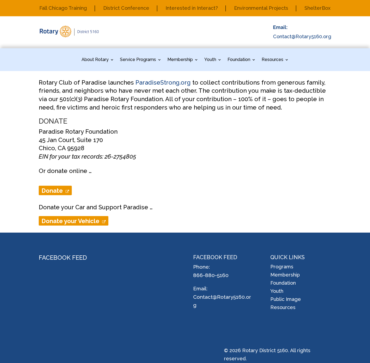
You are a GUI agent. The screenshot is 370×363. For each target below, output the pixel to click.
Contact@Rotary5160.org (302, 36)
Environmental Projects (261, 8)
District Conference (126, 8)
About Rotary (95, 60)
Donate (53, 190)
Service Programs (138, 60)
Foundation (239, 60)
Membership (180, 60)
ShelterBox (317, 8)
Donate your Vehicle (71, 220)
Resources (272, 60)
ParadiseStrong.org (163, 82)
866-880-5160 (211, 275)
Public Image (285, 299)
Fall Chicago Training (63, 8)
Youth (210, 60)
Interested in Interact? (191, 8)
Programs (281, 267)
